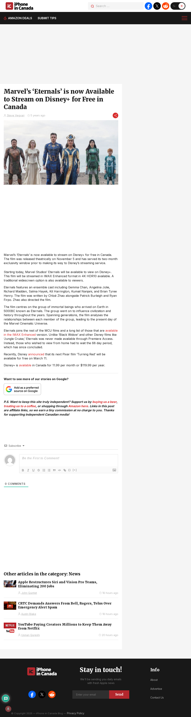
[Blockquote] (54, 470)
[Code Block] (59, 470)
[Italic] (28, 470)
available (25, 365)
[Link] (64, 470)
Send (119, 694)
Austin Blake (28, 614)
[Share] (115, 115)
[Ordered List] (43, 470)
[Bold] (23, 470)
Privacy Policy (75, 713)
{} (69, 470)
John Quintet (29, 592)
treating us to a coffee (20, 406)
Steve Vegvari (15, 115)
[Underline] (33, 470)
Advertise (156, 688)
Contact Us (157, 697)
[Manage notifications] (8, 709)
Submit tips (47, 18)
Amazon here (78, 406)
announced (36, 354)
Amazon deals (20, 18)
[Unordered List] (49, 470)
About (154, 679)
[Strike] (38, 470)
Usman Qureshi (30, 635)
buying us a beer (104, 402)
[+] (75, 470)
